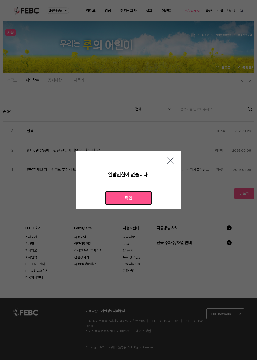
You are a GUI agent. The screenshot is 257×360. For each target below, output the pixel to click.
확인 (128, 197)
